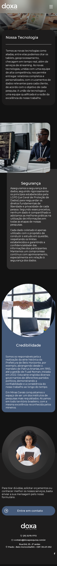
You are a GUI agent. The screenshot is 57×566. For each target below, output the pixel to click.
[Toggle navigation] (51, 7)
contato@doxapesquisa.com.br (30, 540)
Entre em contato (30, 510)
